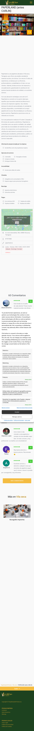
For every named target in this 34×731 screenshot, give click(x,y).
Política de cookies (8, 420)
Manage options (17, 417)
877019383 (8, 239)
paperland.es (9, 243)
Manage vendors (6, 407)
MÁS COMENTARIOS (17, 481)
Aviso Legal (27, 420)
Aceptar (17, 412)
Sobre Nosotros (6, 712)
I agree (17, 222)
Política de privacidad (19, 420)
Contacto (4, 710)
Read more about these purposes (24, 407)
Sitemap (4, 714)
